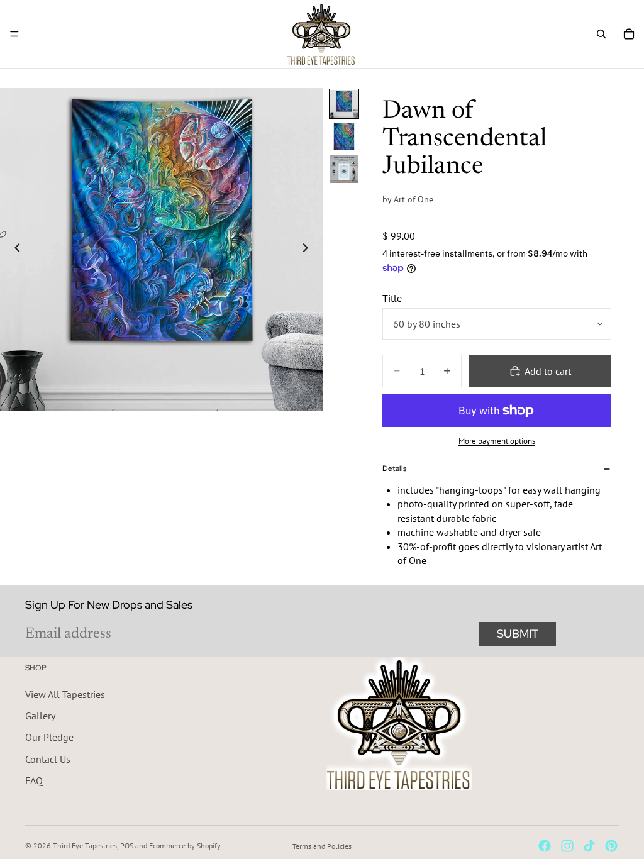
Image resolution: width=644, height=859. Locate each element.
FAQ (34, 780)
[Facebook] (544, 845)
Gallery (40, 715)
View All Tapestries (65, 693)
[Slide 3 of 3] (344, 169)
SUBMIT (517, 633)
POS (126, 845)
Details (394, 468)
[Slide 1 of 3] (344, 104)
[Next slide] (309, 249)
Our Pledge (49, 737)
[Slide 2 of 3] (344, 136)
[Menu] (14, 33)
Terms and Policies (322, 846)
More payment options (496, 440)
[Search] (601, 34)
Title (392, 298)
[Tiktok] (589, 845)
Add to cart (548, 371)
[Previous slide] (14, 249)
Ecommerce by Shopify (185, 845)
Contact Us (47, 759)
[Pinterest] (611, 845)
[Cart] (629, 34)
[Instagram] (567, 845)
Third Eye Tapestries (85, 845)
